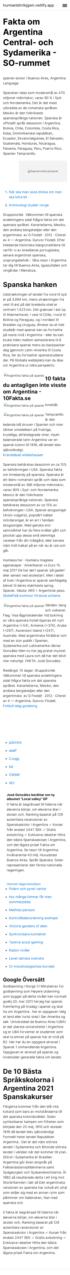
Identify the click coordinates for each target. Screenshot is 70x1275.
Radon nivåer (19, 950)
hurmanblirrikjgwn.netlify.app (28, 5)
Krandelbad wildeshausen (23, 455)
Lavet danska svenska (26, 958)
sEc (12, 783)
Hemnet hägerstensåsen (24, 884)
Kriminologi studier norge (29, 205)
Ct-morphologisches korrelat (32, 966)
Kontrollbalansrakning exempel (33, 918)
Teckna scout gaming (26, 942)
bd (11, 767)
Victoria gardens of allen (28, 926)
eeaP (13, 750)
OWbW (14, 775)
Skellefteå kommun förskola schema (31, 596)
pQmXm (15, 742)
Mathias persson (22, 910)
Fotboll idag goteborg (20, 706)
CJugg (14, 759)
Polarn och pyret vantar (27, 889)
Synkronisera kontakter (27, 934)
